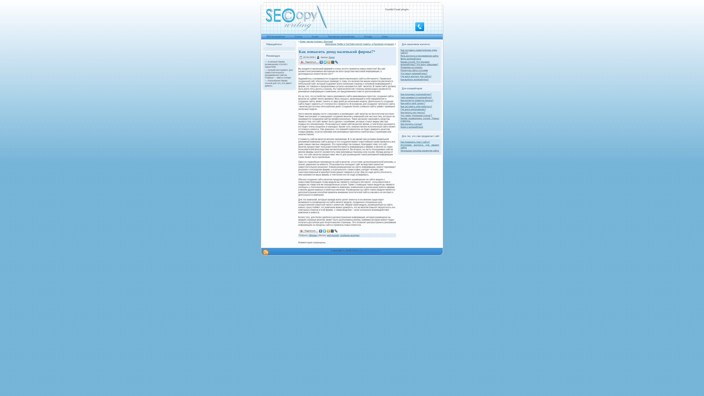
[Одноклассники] (329, 62)
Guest (332, 57)
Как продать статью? (411, 124)
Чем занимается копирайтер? (416, 97)
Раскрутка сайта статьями (414, 70)
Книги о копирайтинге (412, 127)
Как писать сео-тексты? (413, 112)
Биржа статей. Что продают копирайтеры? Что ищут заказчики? (419, 63)
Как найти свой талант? (413, 103)
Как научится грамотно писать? (417, 100)
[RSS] (266, 252)
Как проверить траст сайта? (415, 142)
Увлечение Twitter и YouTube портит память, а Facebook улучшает (359, 44)
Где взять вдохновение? (413, 109)
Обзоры (313, 235)
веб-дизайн (333, 235)
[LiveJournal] (337, 62)
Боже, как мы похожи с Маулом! (316, 41)
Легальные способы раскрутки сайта (420, 150)
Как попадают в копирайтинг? (416, 94)
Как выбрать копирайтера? (415, 79)
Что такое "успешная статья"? (416, 115)
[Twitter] (325, 62)
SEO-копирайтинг (369, 250)
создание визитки (350, 235)
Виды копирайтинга (411, 59)
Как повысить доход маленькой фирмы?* (337, 51)
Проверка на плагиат (411, 67)
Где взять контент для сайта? (416, 76)
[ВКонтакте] (321, 62)
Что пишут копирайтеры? (414, 73)
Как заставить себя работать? (416, 106)
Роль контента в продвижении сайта (420, 56)
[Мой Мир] (333, 62)
